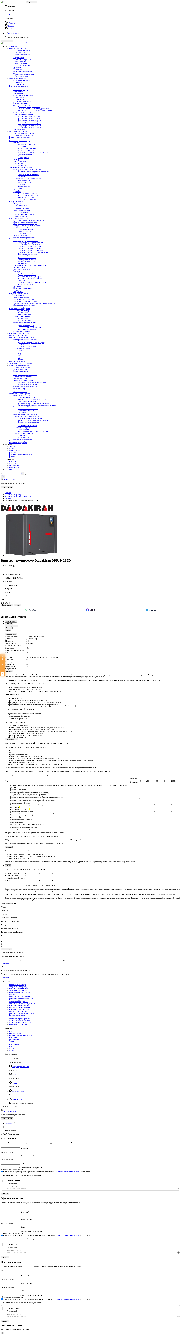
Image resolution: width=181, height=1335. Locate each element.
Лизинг (12, 1043)
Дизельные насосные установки (20, 363)
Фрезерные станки (20, 392)
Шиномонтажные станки (27, 258)
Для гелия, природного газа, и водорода (32, 343)
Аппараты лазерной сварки (23, 439)
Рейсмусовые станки (20, 371)
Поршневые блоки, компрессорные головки (33, 171)
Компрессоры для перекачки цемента (31, 243)
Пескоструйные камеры (21, 316)
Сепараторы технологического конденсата (33, 152)
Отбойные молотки (20, 205)
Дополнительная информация (31, 1168)
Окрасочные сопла (24, 233)
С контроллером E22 (25, 429)
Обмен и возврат (15, 450)
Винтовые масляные (20, 76)
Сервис (11, 1041)
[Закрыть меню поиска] (26, 474)
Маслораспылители (20, 161)
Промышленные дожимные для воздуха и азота (35, 110)
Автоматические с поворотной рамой (31, 424)
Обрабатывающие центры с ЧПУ (25, 414)
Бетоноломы (17, 207)
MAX (10, 29)
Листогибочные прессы (21, 428)
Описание (9, 623)
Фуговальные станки (20, 369)
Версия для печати (7, 504)
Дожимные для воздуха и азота (29, 107)
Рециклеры (17, 286)
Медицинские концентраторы (24, 305)
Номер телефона (27, 1156)
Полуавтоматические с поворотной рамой (33, 420)
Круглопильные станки (21, 367)
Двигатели (17, 192)
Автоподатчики (19, 388)
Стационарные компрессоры (23, 133)
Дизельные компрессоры (18, 131)
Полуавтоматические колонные (29, 422)
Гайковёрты (17, 203)
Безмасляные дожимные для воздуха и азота (33, 109)
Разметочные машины (21, 235)
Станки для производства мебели (21, 441)
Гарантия (12, 452)
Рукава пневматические (21, 210)
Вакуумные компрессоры (18, 443)
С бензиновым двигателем (22, 112)
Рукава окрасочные (24, 231)
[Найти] (22, 473)
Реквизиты (13, 462)
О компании (13, 463)
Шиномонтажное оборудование (24, 256)
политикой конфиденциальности (67, 1172)
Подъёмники (22, 263)
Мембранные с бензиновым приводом (27, 226)
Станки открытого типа (26, 397)
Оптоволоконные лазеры (22, 395)
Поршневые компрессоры (18, 86)
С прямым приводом (20, 52)
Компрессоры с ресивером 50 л (29, 118)
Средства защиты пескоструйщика (30, 328)
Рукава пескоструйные (26, 326)
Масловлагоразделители (26, 154)
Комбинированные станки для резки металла (34, 403)
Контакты (8, 469)
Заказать (17, 605)
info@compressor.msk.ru (16, 15)
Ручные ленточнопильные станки (30, 418)
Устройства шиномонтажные (28, 261)
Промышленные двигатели (27, 197)
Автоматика (22, 177)
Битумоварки (18, 292)
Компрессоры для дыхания (27, 254)
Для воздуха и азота (25, 341)
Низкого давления (19, 61)
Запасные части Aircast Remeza (29, 173)
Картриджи (22, 146)
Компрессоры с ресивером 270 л (29, 124)
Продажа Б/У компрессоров (19, 333)
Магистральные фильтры (27, 144)
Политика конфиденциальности (20, 454)
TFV (19, 356)
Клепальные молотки (21, 209)
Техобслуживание (11, 626)
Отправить (5, 1193)
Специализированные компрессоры (22, 337)
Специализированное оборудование (22, 239)
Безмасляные (18, 67)
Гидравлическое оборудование (24, 269)
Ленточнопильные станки (22, 377)
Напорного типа (23, 312)
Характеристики (11, 621)
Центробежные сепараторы (27, 148)
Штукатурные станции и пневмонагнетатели (29, 265)
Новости (12, 456)
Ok (2, 1333)
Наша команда (14, 467)
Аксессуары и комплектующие (24, 322)
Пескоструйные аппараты (22, 311)
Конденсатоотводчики (26, 150)
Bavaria (20, 360)
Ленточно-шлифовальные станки (25, 386)
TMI (19, 354)
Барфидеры (22, 412)
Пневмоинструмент (16, 201)
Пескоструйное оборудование (19, 309)
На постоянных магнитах (22, 71)
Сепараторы (22, 184)
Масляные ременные (20, 129)
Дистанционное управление (28, 329)
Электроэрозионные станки (23, 433)
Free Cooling (22, 280)
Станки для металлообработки (20, 394)
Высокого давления (20, 63)
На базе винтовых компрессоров (29, 277)
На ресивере (17, 56)
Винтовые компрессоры (17, 48)
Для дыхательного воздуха (22, 348)
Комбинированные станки (22, 373)
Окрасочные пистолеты (26, 229)
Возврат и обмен (15, 1033)
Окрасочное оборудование (18, 218)
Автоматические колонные (27, 426)
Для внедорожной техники (27, 194)
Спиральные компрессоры (18, 78)
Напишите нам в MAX (20, 1091)
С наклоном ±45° (24, 437)
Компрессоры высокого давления (25, 339)
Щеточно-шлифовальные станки (25, 384)
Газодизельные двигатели (27, 199)
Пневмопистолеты (20, 216)
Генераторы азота (19, 295)
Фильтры (16, 143)
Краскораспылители (20, 212)
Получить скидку (7, 605)
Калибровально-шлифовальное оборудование (29, 382)
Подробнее (5, 963)
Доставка (12, 446)
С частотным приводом (21, 54)
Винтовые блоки (24, 186)
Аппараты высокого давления (24, 237)
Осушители (13, 139)
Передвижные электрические (23, 75)
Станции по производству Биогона (26, 307)
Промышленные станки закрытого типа (32, 399)
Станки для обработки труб (27, 401)
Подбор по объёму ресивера (23, 114)
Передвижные (18, 69)
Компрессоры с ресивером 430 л (29, 126)
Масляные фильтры (25, 182)
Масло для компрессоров (22, 190)
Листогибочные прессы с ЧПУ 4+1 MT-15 (33, 431)
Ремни (20, 188)
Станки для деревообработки (19, 365)
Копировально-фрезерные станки (25, 375)
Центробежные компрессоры (19, 137)
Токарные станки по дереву (23, 380)
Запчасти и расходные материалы (21, 167)
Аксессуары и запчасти (21, 227)
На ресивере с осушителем (22, 60)
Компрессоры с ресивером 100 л (29, 120)
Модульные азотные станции (23, 299)
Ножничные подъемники (22, 288)
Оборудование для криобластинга (25, 290)
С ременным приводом (21, 50)
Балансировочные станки (27, 260)
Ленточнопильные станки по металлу (26, 416)
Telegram (11, 26)
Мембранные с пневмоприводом (25, 224)
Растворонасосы (19, 267)
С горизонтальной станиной (28, 409)
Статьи (11, 458)
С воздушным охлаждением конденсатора (33, 273)
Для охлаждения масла (26, 284)
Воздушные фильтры (25, 180)
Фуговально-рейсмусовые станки (25, 390)
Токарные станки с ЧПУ (22, 407)
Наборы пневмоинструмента (23, 214)
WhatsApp (11, 23)
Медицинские (18, 93)
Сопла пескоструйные (25, 324)
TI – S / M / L (22, 350)
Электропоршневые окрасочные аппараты (28, 220)
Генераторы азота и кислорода (20, 294)
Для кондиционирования (27, 275)
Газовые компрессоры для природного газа (33, 252)
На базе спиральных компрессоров (30, 278)
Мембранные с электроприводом (25, 222)
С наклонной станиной (26, 411)
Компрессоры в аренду (17, 361)
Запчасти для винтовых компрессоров (27, 178)
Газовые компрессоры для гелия (29, 248)
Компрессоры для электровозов (29, 244)
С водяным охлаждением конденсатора (32, 282)
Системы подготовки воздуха (19, 141)
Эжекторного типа (24, 314)
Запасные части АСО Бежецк (28, 175)
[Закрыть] (2, 1270)
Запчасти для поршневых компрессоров (27, 169)
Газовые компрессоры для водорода (30, 250)
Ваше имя (25, 1148)
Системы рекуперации (21, 331)
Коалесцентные (23, 158)
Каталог (14, 46)
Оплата (11, 448)
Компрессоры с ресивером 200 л (29, 122)
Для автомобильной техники (28, 195)
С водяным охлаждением (27, 346)
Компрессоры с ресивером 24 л (29, 116)
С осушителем (18, 58)
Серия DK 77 (22, 435)
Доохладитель (18, 163)
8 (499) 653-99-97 (14, 33)
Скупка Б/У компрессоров (18, 335)
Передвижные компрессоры (23, 135)
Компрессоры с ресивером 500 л (29, 127)
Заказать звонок (7, 41)
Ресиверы (16, 160)
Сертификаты (14, 465)
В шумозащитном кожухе (22, 101)
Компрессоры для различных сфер (25, 241)
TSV (19, 352)
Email (23, 1163)
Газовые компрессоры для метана (29, 246)
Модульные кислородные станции (25, 301)
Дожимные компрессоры (22, 65)
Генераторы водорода (21, 297)
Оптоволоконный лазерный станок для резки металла (37, 405)
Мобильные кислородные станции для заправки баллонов (34, 303)
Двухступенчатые (19, 73)
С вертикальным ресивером (23, 95)
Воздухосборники (19, 165)
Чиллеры (16, 271)
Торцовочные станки (20, 378)
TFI (19, 358)
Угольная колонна (24, 156)
